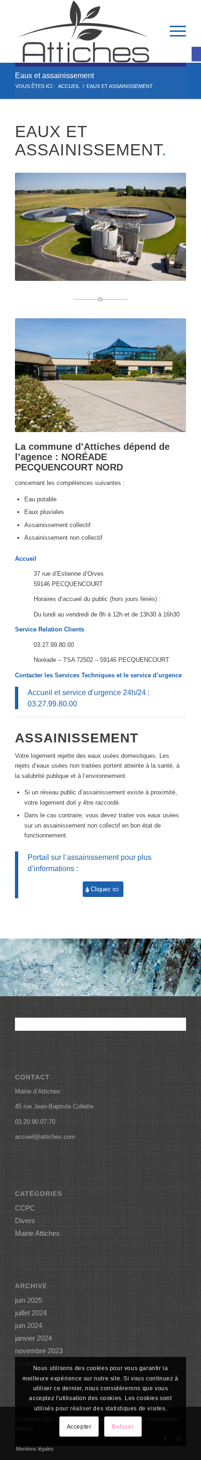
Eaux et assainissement (54, 76)
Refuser (123, 1426)
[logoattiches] (83, 31)
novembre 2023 (39, 1351)
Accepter (79, 1426)
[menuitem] (173, 31)
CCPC (25, 1208)
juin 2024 (28, 1325)
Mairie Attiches (37, 1233)
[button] (196, 54)
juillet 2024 (31, 1313)
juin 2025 (28, 1300)
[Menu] (173, 31)
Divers (25, 1221)
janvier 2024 (33, 1338)
